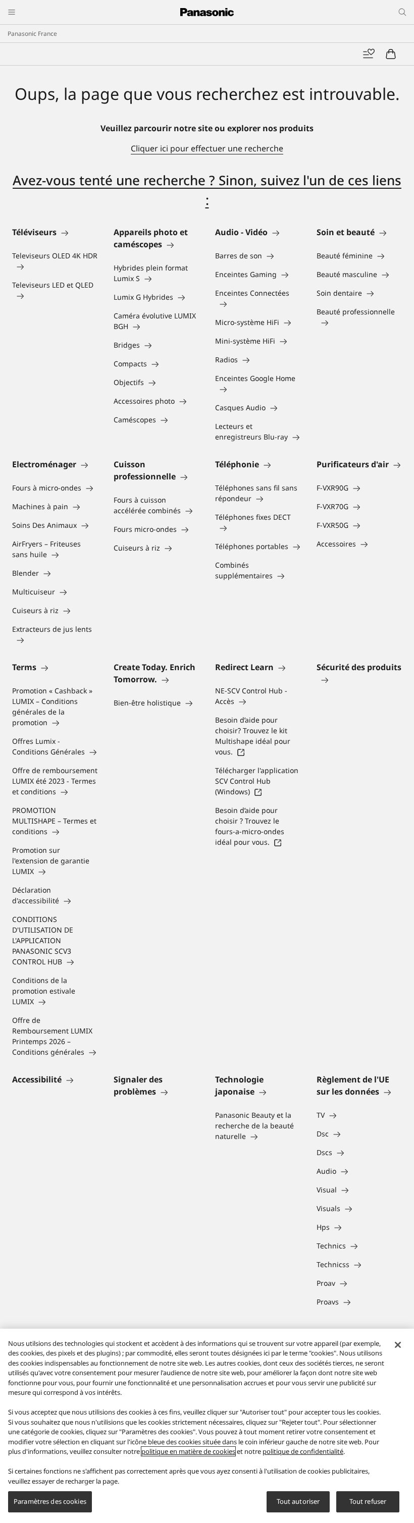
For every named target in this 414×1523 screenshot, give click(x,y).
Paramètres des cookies (50, 1501)
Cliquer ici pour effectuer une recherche (207, 148)
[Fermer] (398, 1345)
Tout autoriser (298, 1501)
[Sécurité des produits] (359, 679)
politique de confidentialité (303, 1451)
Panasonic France (32, 33)
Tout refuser (368, 1501)
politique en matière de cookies (188, 1451)
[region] (207, 1426)
